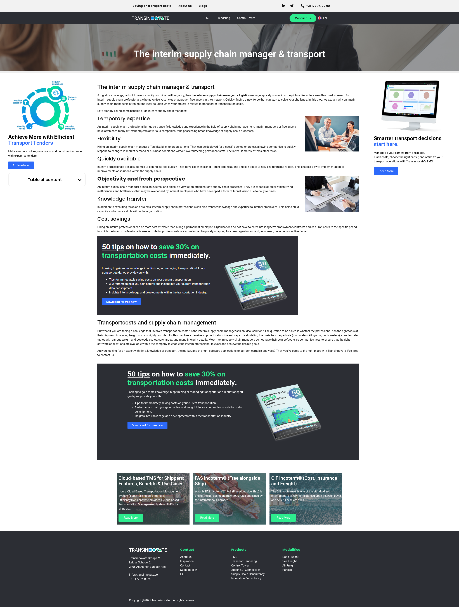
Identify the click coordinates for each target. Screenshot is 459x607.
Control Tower (246, 18)
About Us (185, 6)
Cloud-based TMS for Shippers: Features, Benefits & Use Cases (151, 480)
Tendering (223, 18)
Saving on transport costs (152, 6)
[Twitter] (292, 6)
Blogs (203, 6)
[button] (80, 180)
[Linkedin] (284, 6)
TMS (207, 18)
